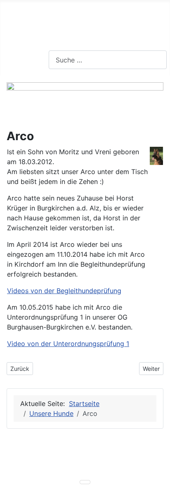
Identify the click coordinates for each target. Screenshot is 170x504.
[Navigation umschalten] (8, 55)
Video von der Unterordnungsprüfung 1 (68, 343)
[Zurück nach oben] (159, 493)
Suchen (60, 45)
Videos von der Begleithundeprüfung (64, 291)
